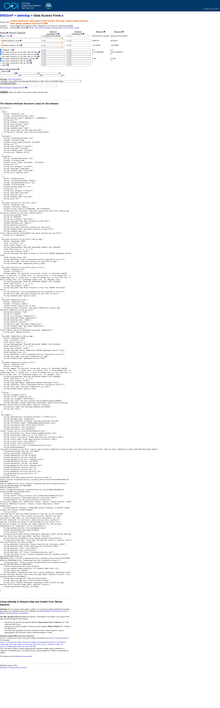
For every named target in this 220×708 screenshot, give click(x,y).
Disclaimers (4, 667)
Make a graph (74, 28)
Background (56, 28)
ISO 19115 (39, 28)
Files (66, 28)
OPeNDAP (46, 611)
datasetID (49, 638)
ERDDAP (6, 15)
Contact (24, 667)
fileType (57, 638)
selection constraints (19, 613)
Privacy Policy (15, 667)
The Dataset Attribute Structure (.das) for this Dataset (29, 103)
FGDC (31, 28)
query (65, 638)
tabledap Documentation (23, 656)
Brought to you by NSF (211, 9)
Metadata (47, 28)
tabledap (23, 15)
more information (14, 79)
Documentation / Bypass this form (13, 88)
